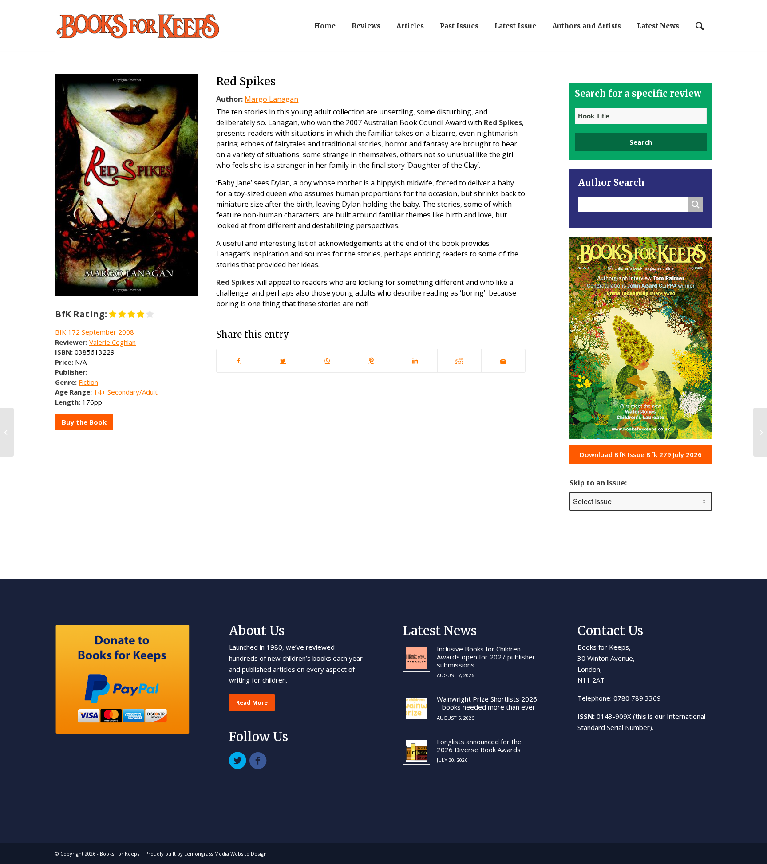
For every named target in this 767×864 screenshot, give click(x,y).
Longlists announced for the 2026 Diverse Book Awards (479, 746)
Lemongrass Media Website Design (225, 853)
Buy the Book (84, 422)
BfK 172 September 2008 (94, 331)
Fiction (88, 382)
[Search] (700, 26)
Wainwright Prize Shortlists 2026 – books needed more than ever (487, 703)
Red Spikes (246, 81)
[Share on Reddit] (459, 360)
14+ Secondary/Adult (126, 391)
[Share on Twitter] (283, 360)
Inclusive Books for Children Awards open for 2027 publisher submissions (486, 657)
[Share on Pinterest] (371, 360)
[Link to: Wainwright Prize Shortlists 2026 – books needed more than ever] (416, 708)
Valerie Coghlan (112, 342)
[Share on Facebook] (239, 360)
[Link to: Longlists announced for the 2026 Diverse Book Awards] (416, 751)
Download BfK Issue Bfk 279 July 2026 (641, 454)
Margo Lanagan (271, 99)
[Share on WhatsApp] (327, 360)
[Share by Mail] (503, 360)
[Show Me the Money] (7, 432)
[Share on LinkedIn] (415, 360)
